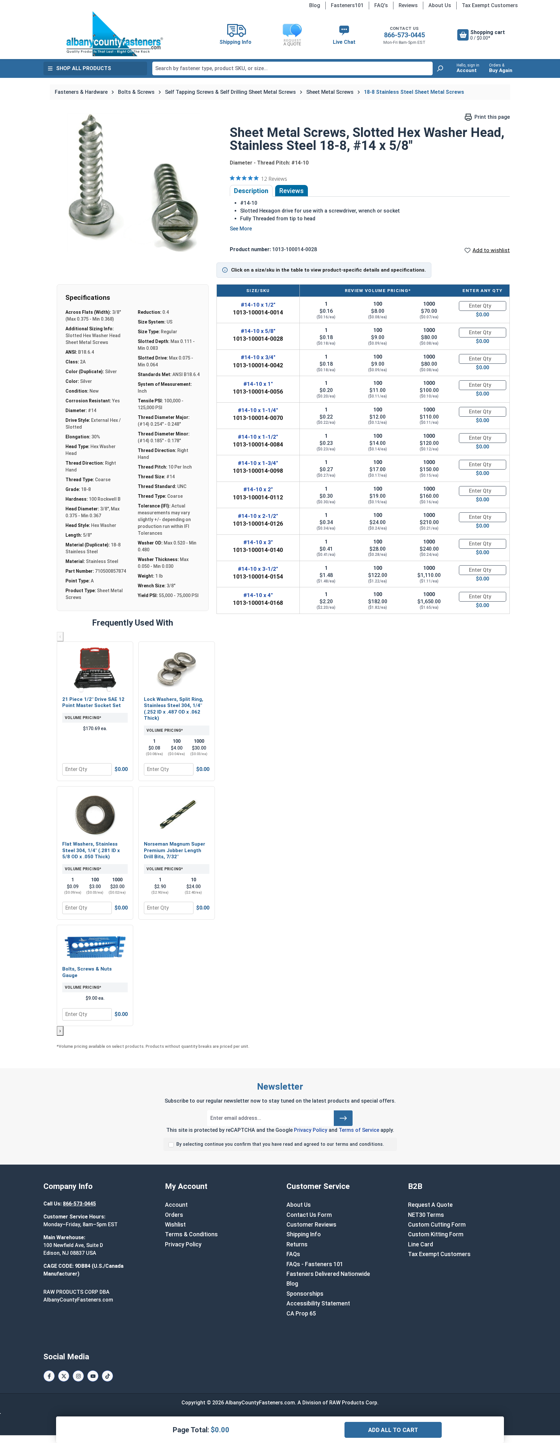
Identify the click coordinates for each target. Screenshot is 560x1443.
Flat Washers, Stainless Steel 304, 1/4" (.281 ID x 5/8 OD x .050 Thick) (91, 850)
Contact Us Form (309, 1215)
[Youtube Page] (93, 1376)
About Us (439, 5)
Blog (314, 5)
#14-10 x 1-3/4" (258, 463)
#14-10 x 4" (258, 595)
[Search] (439, 68)
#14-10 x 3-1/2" (258, 569)
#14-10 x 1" (258, 384)
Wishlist (175, 1224)
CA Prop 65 (301, 1313)
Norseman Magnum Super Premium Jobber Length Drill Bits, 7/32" (174, 850)
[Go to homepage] (114, 33)
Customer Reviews (311, 1224)
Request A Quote (430, 1205)
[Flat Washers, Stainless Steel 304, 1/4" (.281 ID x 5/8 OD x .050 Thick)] (95, 814)
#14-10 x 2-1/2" (258, 516)
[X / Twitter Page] (63, 1376)
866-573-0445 (404, 35)
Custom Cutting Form (437, 1224)
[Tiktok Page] (107, 1376)
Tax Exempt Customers (490, 5)
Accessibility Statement (318, 1303)
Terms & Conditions (191, 1234)
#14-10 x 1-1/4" (258, 410)
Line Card (420, 1244)
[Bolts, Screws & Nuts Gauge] (95, 946)
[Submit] (343, 1118)
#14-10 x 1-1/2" (258, 437)
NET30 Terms (426, 1215)
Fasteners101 (347, 5)
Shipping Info (303, 1234)
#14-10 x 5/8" (258, 331)
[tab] (251, 191)
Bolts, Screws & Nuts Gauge (87, 972)
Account (176, 1205)
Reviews (408, 5)
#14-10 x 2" (258, 489)
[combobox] (292, 68)
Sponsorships (304, 1293)
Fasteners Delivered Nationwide (328, 1274)
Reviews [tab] (291, 191)
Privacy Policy (310, 1130)
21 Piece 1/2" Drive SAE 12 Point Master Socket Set (93, 702)
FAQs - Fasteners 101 (314, 1264)
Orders (174, 1215)
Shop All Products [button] (83, 68)
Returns (297, 1244)
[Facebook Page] (49, 1376)
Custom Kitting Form (435, 1234)
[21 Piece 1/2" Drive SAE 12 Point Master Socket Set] (95, 669)
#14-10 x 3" (258, 542)
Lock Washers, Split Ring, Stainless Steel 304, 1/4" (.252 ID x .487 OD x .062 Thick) (173, 708)
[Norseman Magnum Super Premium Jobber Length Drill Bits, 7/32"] (176, 814)
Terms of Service (359, 1130)
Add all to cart (393, 1429)
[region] (133, 183)
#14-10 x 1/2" (258, 304)
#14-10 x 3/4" (258, 357)
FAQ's (381, 5)
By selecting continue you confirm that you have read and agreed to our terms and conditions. (280, 1144)
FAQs (293, 1254)
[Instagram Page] (78, 1376)
